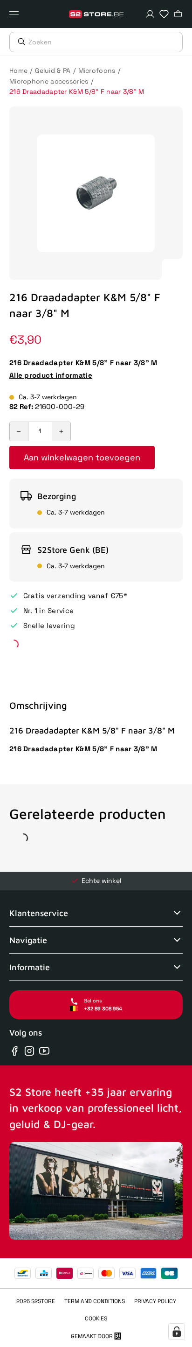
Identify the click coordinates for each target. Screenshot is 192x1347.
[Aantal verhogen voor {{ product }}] (61, 431)
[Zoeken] (19, 41)
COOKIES (96, 1318)
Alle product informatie (50, 375)
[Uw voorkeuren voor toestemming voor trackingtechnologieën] (177, 1332)
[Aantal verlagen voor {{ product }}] (19, 431)
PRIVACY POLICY (155, 1301)
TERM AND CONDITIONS (94, 1301)
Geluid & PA (52, 70)
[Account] (150, 14)
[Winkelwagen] (178, 14)
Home (18, 70)
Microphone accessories (49, 81)
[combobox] (105, 42)
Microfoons (97, 70)
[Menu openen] (16, 14)
